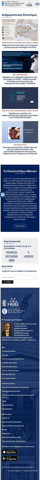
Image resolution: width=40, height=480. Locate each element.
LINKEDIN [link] (28, 256)
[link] (2, 194)
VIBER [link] (11, 260)
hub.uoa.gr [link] (29, 446)
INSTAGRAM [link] (11, 256)
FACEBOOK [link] (11, 252)
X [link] (28, 252)
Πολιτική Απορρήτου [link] (15, 471)
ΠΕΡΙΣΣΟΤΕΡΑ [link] (20, 226)
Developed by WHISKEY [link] (30, 471)
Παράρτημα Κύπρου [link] (13, 319)
